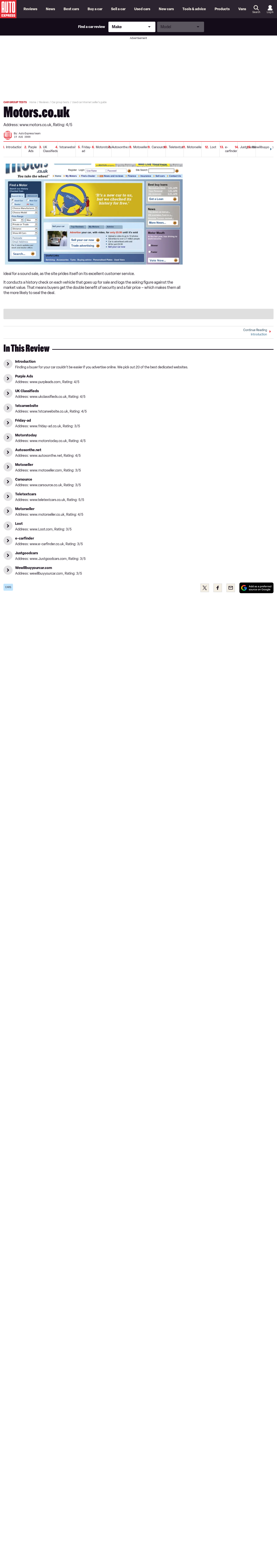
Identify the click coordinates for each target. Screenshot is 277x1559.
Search (256, 12)
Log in (270, 12)
